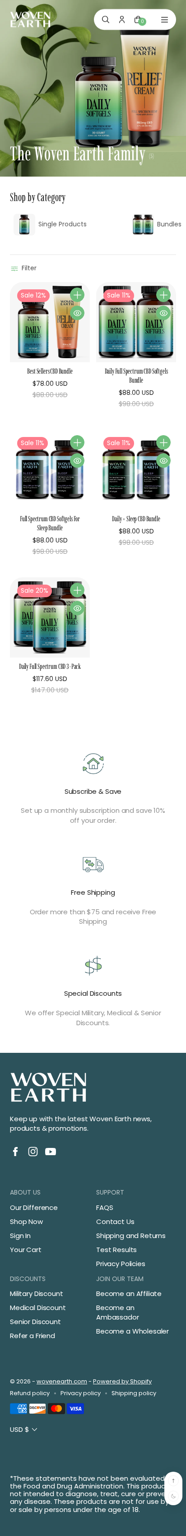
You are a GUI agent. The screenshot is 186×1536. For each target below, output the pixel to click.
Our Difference (34, 1207)
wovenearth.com (62, 1381)
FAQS (104, 1207)
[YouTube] (50, 1151)
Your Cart (26, 1249)
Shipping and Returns (131, 1235)
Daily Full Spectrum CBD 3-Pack (50, 666)
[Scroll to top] (173, 1481)
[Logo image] (30, 19)
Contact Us (115, 1221)
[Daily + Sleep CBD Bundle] (136, 470)
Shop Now (26, 1221)
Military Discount (36, 1293)
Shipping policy (134, 1393)
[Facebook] (15, 1151)
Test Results (116, 1249)
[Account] (122, 19)
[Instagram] (33, 1151)
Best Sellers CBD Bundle (49, 371)
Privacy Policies (120, 1263)
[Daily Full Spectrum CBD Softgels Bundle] (136, 322)
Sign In (20, 1235)
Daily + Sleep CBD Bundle (136, 518)
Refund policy (30, 1393)
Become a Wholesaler (132, 1331)
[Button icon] (77, 295)
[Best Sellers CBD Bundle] (50, 322)
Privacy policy (80, 1393)
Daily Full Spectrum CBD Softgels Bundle (136, 375)
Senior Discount (35, 1321)
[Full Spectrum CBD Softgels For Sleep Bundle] (50, 470)
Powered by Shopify (122, 1381)
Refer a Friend (32, 1335)
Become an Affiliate (129, 1293)
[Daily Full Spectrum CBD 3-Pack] (50, 617)
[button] (24, 268)
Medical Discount (38, 1307)
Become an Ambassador (117, 1312)
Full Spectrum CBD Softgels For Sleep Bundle (50, 523)
